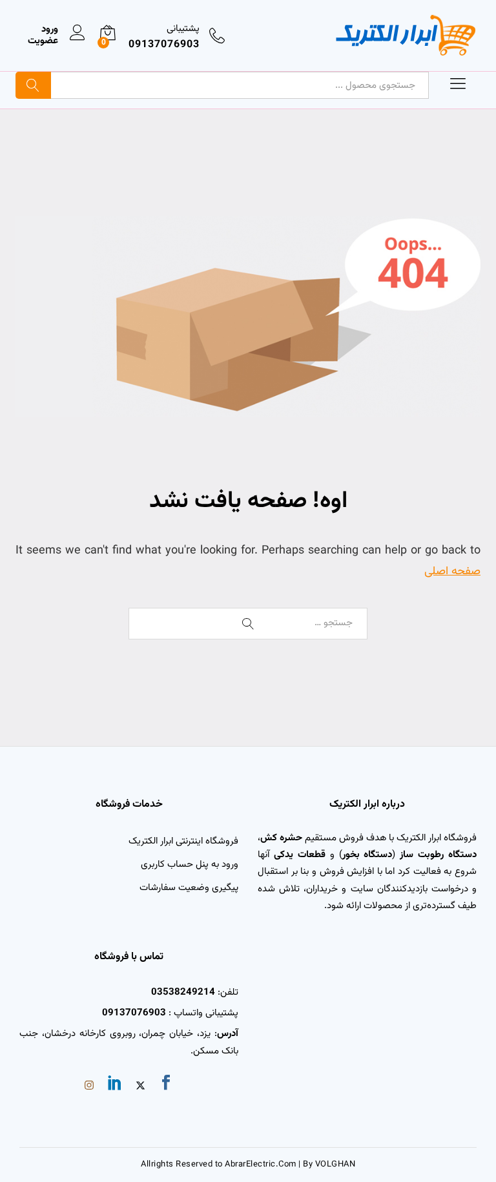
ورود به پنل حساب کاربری (189, 864)
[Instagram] (89, 1087)
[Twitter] (140, 1087)
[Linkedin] (115, 1085)
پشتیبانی (183, 28)
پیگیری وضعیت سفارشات (189, 887)
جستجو (33, 85)
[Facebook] (166, 1085)
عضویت (43, 41)
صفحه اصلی (452, 572)
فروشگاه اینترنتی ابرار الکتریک (183, 841)
